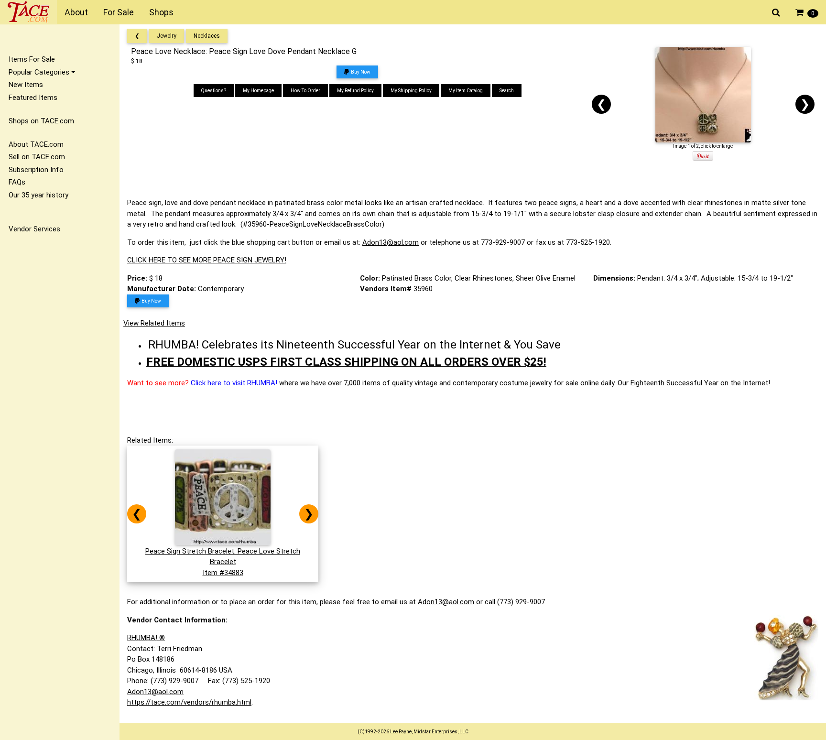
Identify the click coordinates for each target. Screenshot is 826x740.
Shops (161, 12)
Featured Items (33, 97)
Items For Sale (32, 59)
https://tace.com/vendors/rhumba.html (189, 702)
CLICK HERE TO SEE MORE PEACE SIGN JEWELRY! (206, 260)
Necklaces (207, 36)
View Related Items (154, 323)
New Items (26, 84)
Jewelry (166, 36)
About (76, 12)
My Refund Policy (355, 90)
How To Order (305, 90)
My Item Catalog (465, 90)
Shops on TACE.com (41, 121)
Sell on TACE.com (37, 156)
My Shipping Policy (411, 90)
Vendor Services (34, 229)
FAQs (17, 182)
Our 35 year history (38, 195)
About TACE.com (36, 144)
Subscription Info (36, 169)
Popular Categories (40, 72)
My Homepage (258, 90)
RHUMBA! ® (146, 637)
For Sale (118, 12)
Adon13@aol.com (390, 242)
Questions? (213, 90)
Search (507, 90)
